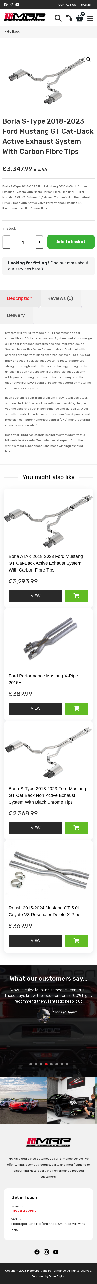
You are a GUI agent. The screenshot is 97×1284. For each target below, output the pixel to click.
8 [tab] (67, 1064)
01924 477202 (24, 1211)
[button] (88, 59)
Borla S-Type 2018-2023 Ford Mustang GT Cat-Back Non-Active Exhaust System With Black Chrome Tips (47, 795)
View (35, 596)
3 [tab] (41, 1064)
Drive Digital (57, 1276)
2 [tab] (36, 1064)
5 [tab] (51, 1064)
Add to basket (70, 241)
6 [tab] (56, 1064)
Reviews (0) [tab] (60, 298)
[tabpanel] (48, 1004)
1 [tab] (30, 1064)
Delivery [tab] (16, 315)
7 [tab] (62, 1064)
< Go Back (12, 31)
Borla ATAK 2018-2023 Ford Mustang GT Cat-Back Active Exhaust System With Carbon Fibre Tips (46, 563)
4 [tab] (46, 1064)
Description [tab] (19, 298)
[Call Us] (69, 18)
